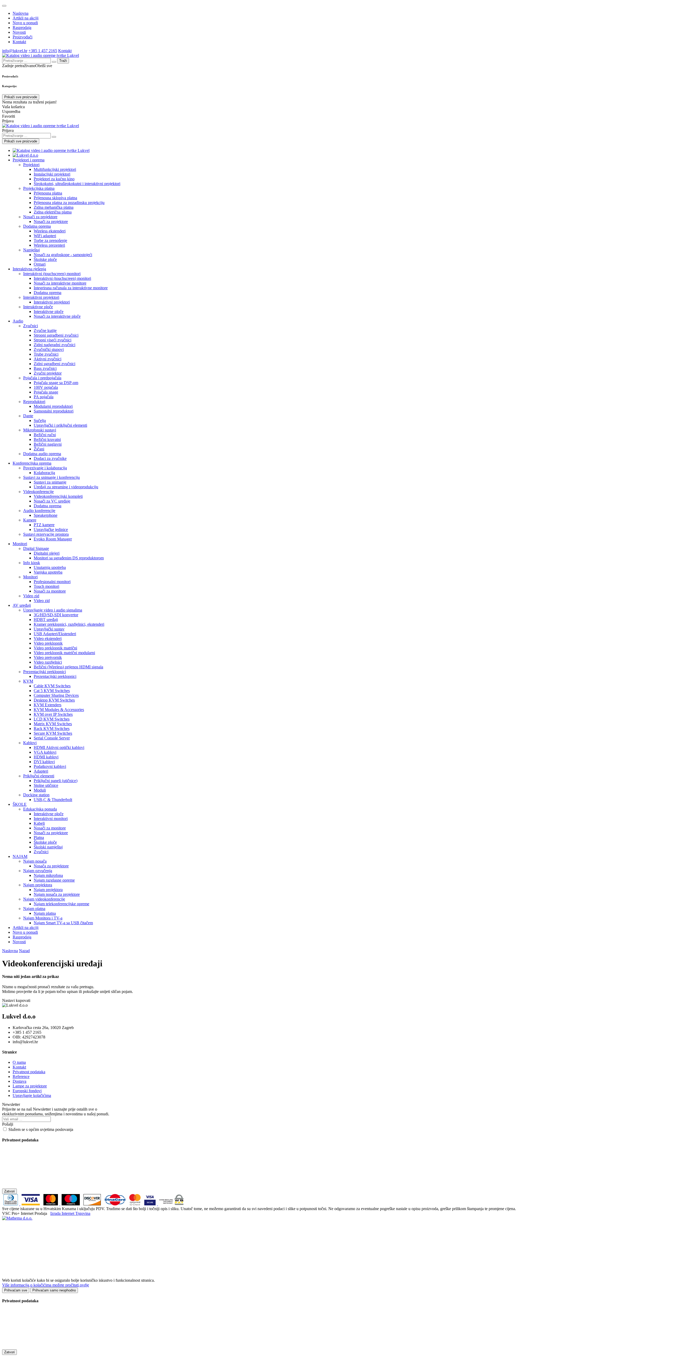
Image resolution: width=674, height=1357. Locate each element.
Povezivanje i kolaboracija (45, 468)
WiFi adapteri (45, 235)
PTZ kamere (44, 525)
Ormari (40, 264)
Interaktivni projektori (41, 297)
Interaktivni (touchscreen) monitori (52, 273)
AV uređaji (22, 605)
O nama (19, 1062)
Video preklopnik (48, 643)
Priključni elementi (38, 776)
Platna (39, 837)
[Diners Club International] (11, 1204)
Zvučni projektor (48, 373)
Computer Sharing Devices (56, 695)
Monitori (20, 543)
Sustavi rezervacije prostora (46, 534)
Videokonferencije (38, 491)
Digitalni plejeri (47, 553)
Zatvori (9, 1191)
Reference (21, 1076)
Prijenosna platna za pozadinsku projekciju (69, 202)
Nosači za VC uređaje (52, 501)
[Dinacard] (115, 1204)
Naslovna (20, 13)
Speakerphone (45, 515)
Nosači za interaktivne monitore (60, 283)
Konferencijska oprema (32, 463)
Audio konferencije (39, 510)
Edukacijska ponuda (40, 809)
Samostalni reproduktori (53, 411)
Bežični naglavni (48, 444)
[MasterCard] (51, 1204)
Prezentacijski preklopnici (44, 671)
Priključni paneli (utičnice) (55, 780)
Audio (18, 321)
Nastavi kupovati (16, 1000)
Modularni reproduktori (53, 406)
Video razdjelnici (48, 662)
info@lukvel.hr (14, 50)
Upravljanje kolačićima (32, 1095)
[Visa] (30, 1204)
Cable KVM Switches (52, 686)
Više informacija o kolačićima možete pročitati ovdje (45, 1285)
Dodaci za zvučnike (50, 458)
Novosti (19, 32)
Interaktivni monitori (51, 818)
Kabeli (39, 823)
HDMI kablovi (46, 757)
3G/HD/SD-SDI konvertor (56, 615)
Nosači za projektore (40, 217)
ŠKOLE (20, 804)
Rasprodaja (22, 27)
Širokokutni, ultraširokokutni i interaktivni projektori (77, 183)
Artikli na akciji (25, 18)
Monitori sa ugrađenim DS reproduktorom (69, 558)
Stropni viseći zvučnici (52, 340)
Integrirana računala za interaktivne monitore (71, 288)
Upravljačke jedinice (51, 529)
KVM (28, 681)
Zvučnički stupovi (49, 349)
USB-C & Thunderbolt (53, 799)
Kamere (29, 520)
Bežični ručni (45, 435)
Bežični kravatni (47, 439)
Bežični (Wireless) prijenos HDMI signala (68, 667)
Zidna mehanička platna (53, 207)
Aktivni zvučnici (47, 359)
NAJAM (20, 856)
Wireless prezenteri (49, 245)
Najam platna (34, 908)
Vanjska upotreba (48, 572)
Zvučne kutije (45, 330)
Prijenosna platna (48, 193)
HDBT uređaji (46, 619)
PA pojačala (43, 397)
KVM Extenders (47, 705)
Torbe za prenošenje (50, 240)
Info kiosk (31, 562)
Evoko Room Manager (53, 539)
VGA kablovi (45, 752)
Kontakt (19, 41)
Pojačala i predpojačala (42, 378)
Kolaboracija (44, 472)
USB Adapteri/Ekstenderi (55, 634)
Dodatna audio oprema (42, 453)
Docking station (36, 795)
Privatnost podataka (29, 1072)
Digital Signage (36, 548)
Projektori (31, 164)
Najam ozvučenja (37, 870)
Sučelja (40, 420)
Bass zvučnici (45, 368)
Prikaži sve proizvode (20, 97)
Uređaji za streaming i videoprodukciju (66, 487)
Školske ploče (45, 259)
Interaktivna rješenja (29, 269)
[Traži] (54, 137)
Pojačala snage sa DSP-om (56, 382)
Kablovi (30, 742)
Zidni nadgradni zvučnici (54, 344)
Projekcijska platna (38, 188)
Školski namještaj (48, 847)
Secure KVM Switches (53, 733)
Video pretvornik (48, 657)
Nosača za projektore (51, 866)
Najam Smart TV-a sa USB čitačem (63, 923)
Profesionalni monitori (52, 581)
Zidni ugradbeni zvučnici (54, 363)
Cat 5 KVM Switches (52, 690)
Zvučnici (30, 326)
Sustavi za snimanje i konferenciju (51, 477)
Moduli (40, 790)
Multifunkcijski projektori (55, 169)
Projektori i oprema (28, 160)
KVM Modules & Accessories (59, 709)
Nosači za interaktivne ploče (57, 316)
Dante (28, 416)
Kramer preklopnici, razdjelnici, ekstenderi (69, 624)
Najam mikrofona (48, 875)
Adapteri (41, 771)
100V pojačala (46, 387)
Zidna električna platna (53, 212)
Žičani (39, 449)
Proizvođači (22, 37)
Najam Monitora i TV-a (42, 918)
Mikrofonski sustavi (39, 430)
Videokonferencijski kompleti (58, 496)
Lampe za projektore (30, 1086)
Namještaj (31, 250)
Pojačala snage (46, 392)
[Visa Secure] (150, 1204)
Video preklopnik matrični (55, 648)
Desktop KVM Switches (54, 700)
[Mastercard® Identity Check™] (135, 1204)
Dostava (19, 1081)
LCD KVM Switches (52, 719)
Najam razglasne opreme (54, 880)
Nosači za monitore (50, 591)
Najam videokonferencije (44, 899)
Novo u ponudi (25, 23)
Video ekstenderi (48, 638)
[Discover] (92, 1204)
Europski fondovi (27, 1090)
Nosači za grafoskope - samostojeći (63, 254)
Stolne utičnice (46, 785)
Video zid (31, 596)
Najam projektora (37, 885)
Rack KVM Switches (52, 728)
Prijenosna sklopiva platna (55, 198)
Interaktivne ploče (38, 307)
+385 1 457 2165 (42, 50)
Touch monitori (46, 586)
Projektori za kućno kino (54, 179)
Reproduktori (34, 401)
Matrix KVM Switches (53, 724)
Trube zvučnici (46, 354)
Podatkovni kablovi (50, 766)
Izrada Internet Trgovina (70, 1213)
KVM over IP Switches (53, 714)
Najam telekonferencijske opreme (61, 904)
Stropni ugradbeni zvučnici (56, 335)
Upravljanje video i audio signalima (52, 610)
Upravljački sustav (49, 629)
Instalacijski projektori (52, 174)
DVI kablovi (44, 761)
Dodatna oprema (37, 226)
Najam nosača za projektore (57, 894)
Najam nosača (35, 861)
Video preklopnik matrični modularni (64, 652)
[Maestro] (70, 1204)
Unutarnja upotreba (50, 567)
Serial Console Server (52, 738)
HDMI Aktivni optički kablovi (59, 747)
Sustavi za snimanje (50, 482)
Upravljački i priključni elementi (60, 425)
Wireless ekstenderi (50, 231)
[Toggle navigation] (4, 6)
